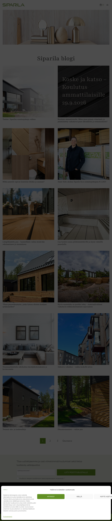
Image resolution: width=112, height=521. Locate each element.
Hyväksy (51, 497)
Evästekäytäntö (7, 516)
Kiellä (79, 497)
